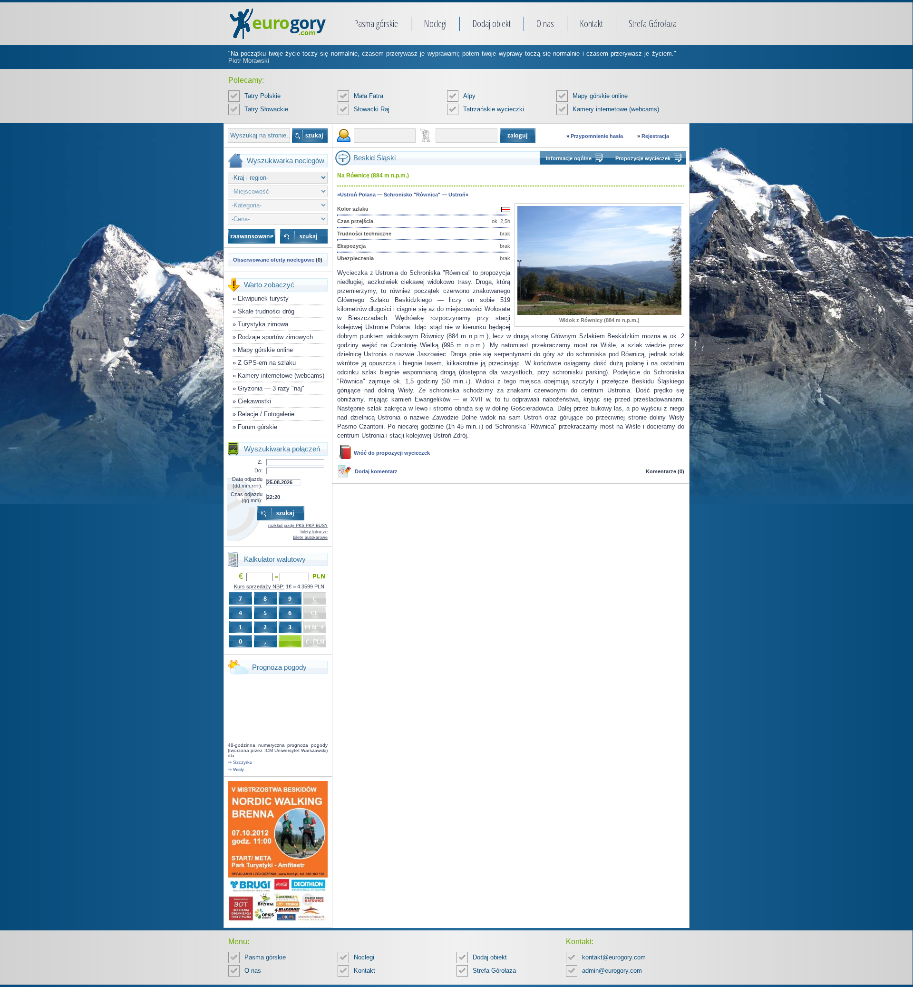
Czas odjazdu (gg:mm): (246, 497)
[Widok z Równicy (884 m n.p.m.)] (599, 313)
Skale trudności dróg (266, 311)
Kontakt (591, 23)
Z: (260, 462)
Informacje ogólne (569, 158)
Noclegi (435, 23)
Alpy (469, 95)
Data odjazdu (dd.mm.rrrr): (247, 482)
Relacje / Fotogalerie (266, 414)
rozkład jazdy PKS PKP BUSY (298, 525)
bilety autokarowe (310, 537)
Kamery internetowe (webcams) (616, 109)
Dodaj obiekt (491, 23)
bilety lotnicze (314, 531)
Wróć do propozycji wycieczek (392, 453)
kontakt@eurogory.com (614, 957)
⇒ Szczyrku (240, 762)
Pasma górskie (376, 23)
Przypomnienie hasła (597, 136)
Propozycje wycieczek (642, 158)
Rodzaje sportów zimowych (275, 337)
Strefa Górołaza (653, 23)
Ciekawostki (254, 401)
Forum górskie (257, 426)
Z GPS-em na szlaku (267, 362)
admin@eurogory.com (612, 970)
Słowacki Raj (371, 109)
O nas (545, 23)
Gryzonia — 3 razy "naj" (271, 388)
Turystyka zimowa (263, 324)
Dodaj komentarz (376, 471)
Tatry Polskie (262, 95)
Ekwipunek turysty (263, 298)
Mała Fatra (368, 95)
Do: (258, 470)
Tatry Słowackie (266, 109)
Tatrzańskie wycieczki (493, 109)
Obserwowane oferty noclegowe (273, 260)
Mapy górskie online (600, 95)
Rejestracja (655, 136)
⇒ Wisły (236, 769)
